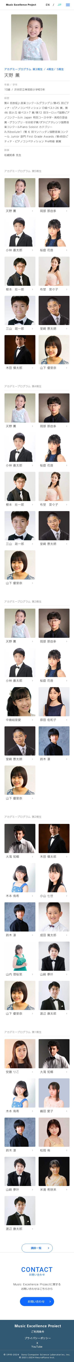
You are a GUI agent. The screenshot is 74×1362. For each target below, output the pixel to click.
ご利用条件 (37, 1331)
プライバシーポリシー (38, 1338)
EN (48, 4)
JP (59, 4)
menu (67, 4)
